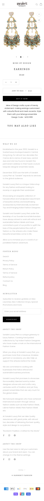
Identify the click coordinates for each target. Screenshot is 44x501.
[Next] (27, 56)
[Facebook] (4, 435)
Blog (5, 285)
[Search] (37, 4)
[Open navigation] (3, 4)
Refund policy (8, 277)
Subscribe (11, 319)
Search (6, 256)
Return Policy (8, 269)
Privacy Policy (8, 260)
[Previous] (16, 56)
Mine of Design (22, 63)
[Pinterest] (15, 435)
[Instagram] (9, 435)
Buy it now (22, 99)
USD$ (21, 470)
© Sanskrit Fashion (22, 475)
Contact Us (8, 281)
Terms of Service (10, 264)
